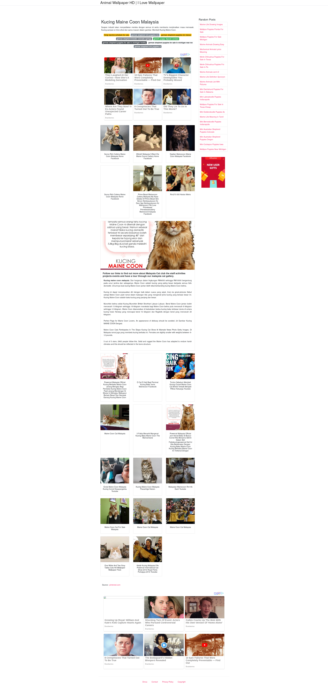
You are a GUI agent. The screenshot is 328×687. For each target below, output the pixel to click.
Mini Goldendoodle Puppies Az (212, 112)
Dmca (144, 681)
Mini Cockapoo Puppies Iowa (211, 144)
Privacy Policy (167, 681)
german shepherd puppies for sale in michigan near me (170, 42)
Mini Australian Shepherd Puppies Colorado (210, 130)
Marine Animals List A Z (209, 72)
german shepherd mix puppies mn (145, 35)
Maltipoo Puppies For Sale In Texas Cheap (211, 105)
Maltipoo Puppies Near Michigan (213, 149)
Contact (155, 681)
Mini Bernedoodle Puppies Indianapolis (210, 123)
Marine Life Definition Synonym (212, 76)
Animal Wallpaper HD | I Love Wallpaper (132, 2)
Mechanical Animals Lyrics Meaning (210, 50)
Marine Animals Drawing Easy (212, 44)
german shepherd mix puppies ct (148, 46)
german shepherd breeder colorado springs (134, 39)
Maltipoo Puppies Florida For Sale (211, 30)
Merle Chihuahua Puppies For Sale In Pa (212, 65)
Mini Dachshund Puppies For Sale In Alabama (211, 90)
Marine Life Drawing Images (211, 24)
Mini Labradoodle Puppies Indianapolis (210, 98)
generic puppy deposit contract (166, 39)
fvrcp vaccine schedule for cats (116, 35)
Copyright (182, 681)
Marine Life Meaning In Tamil (211, 116)
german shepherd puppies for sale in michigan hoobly (124, 42)
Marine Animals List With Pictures (210, 83)
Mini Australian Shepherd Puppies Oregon (210, 138)
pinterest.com (114, 584)
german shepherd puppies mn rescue (176, 35)
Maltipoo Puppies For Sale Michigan (210, 38)
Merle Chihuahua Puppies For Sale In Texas (212, 58)
